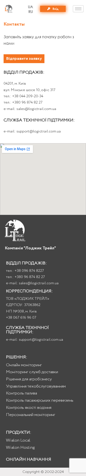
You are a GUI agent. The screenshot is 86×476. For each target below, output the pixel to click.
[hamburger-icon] (78, 8)
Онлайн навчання (28, 459)
